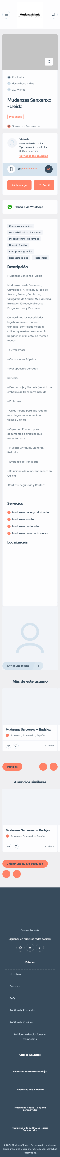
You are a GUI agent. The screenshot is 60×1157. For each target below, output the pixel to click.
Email (46, 185)
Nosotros (15, 974)
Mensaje (21, 185)
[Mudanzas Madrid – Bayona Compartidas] (30, 1101)
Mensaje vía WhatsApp (29, 206)
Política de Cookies (21, 1022)
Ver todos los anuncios (33, 156)
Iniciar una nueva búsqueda (25, 863)
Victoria (24, 139)
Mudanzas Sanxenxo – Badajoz (30, 1071)
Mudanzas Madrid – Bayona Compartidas (30, 1109)
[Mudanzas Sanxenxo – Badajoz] (30, 1065)
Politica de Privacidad (23, 1010)
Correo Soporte (30, 930)
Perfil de (12, 766)
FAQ (12, 998)
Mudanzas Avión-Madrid (30, 1089)
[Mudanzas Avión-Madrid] (30, 1083)
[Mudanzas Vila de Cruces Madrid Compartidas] (30, 1121)
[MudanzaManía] (30, 15)
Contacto (15, 986)
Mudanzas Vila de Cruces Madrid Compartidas (30, 1129)
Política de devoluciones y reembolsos (30, 1037)
